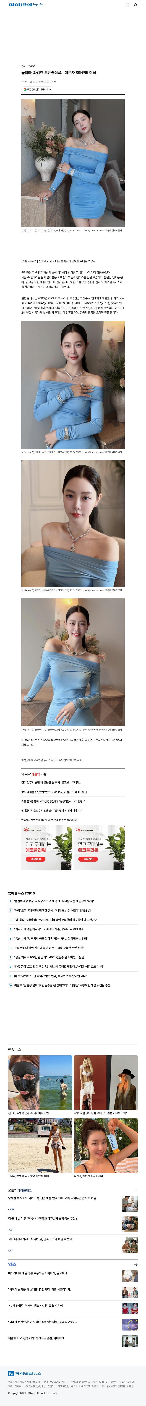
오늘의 (20, 1190)
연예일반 (32, 66)
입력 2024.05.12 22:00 (41, 81)
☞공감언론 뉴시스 (32, 740)
